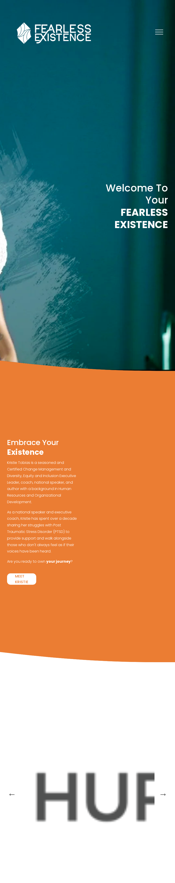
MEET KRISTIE (21, 579)
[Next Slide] (163, 795)
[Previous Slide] (12, 795)
